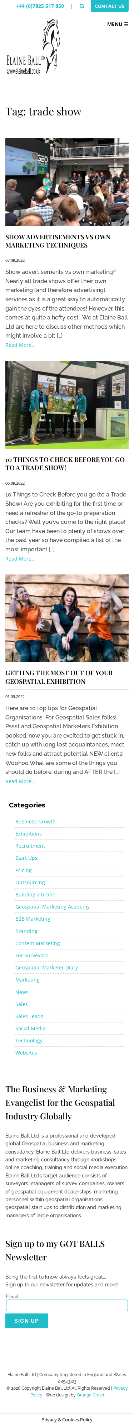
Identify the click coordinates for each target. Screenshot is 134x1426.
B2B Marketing (32, 918)
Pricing (23, 870)
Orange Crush (90, 1395)
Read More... (20, 345)
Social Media (30, 1028)
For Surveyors (31, 955)
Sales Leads (29, 1016)
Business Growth (35, 821)
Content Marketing (37, 943)
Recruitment (30, 845)
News (22, 992)
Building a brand (35, 894)
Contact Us (109, 6)
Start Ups (26, 857)
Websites (26, 1052)
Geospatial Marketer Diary (46, 967)
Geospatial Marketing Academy (52, 906)
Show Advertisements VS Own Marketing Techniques (57, 241)
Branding (26, 931)
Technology (29, 1040)
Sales (21, 1004)
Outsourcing (30, 882)
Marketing (27, 979)
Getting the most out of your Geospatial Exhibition (59, 676)
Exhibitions (28, 833)
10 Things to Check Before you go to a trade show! (65, 463)
